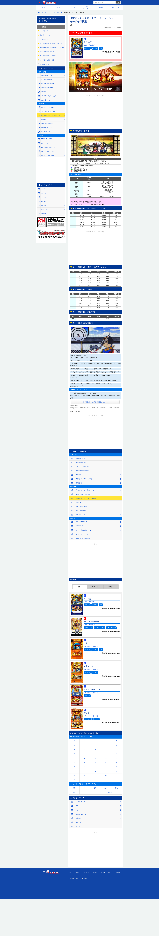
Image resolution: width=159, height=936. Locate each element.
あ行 (74, 788)
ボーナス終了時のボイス (46, 64)
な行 (116, 788)
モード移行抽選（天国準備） (48, 56)
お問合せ (110, 872)
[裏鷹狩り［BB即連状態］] (72, 538)
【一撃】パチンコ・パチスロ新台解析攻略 (47, 2)
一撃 (41, 12)
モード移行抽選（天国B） (47, 51)
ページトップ (44, 31)
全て (80, 587)
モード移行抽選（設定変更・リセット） (51, 43)
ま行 (84, 792)
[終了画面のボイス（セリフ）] (72, 479)
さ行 (95, 788)
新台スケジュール (86, 7)
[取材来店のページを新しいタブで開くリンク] (72, 818)
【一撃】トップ (43, 7)
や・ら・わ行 (106, 792)
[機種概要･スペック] (72, 458)
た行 (105, 788)
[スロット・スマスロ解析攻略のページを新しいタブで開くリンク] (72, 806)
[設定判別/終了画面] (72, 463)
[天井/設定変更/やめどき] (72, 471)
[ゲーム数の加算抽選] (72, 507)
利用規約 (95, 872)
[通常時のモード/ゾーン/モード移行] (72, 498)
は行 (74, 792)
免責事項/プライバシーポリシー (82, 872)
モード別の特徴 (44, 39)
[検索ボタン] (118, 2)
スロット (57, 7)
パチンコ (72, 7)
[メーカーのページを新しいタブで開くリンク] (72, 826)
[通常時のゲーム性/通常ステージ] (72, 490)
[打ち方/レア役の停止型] (72, 467)
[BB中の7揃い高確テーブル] (72, 530)
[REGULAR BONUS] (72, 522)
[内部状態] (72, 503)
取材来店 (101, 7)
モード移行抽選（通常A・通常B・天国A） (52, 47)
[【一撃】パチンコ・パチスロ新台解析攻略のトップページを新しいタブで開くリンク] (72, 802)
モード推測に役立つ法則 (47, 60)
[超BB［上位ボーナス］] (72, 534)
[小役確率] (72, 475)
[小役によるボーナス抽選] (72, 494)
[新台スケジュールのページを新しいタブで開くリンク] (72, 814)
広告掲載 (103, 872)
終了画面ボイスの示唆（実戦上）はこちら (95, 402)
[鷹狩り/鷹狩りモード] (72, 511)
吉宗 (58, 12)
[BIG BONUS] (72, 526)
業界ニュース (115, 7)
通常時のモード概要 (46, 35)
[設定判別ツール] (72, 483)
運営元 (70, 872)
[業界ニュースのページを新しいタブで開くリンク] (72, 822)
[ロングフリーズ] (72, 515)
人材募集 (118, 872)
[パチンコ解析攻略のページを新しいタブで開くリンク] (72, 810)
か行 (84, 788)
